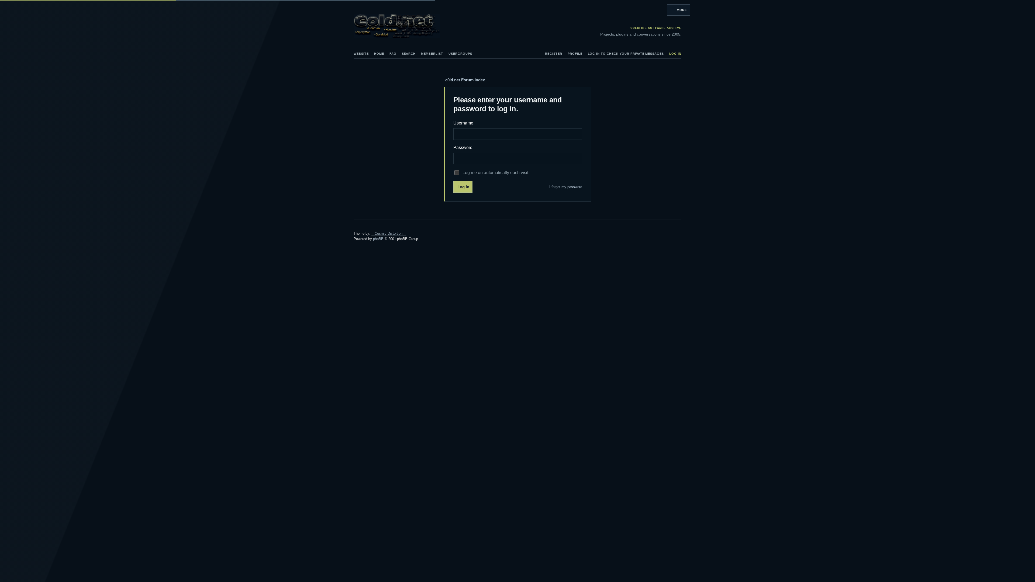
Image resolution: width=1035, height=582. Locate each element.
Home (379, 53)
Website (361, 53)
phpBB (378, 239)
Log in (675, 53)
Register (553, 53)
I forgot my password (565, 187)
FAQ (392, 53)
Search (409, 53)
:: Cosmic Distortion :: (388, 233)
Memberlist (432, 53)
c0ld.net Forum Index (465, 80)
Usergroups (460, 53)
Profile (575, 53)
